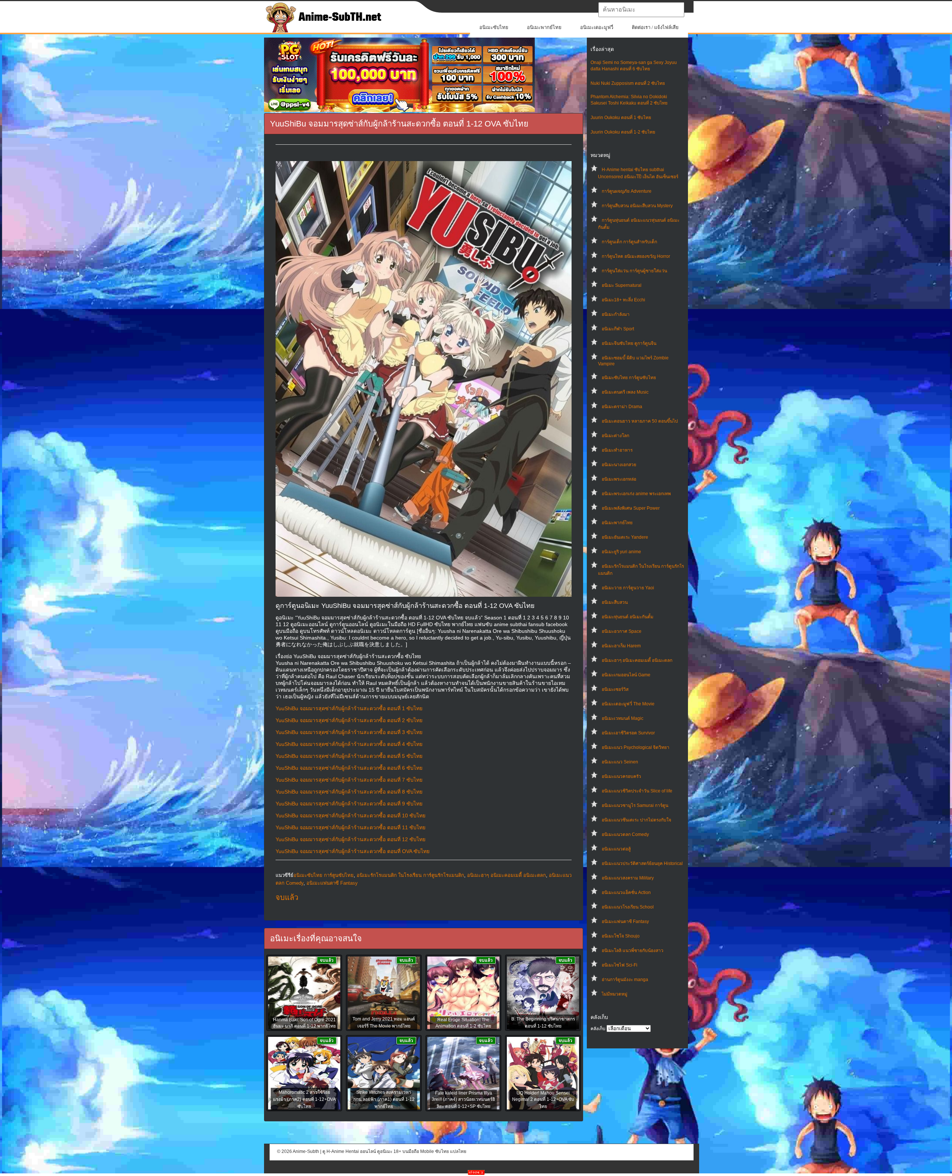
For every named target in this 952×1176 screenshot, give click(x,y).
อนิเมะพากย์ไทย (544, 27)
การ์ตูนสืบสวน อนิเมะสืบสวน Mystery (637, 205)
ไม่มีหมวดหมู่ (614, 994)
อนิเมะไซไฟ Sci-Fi (619, 965)
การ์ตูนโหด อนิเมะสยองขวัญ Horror (636, 256)
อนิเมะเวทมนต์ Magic (622, 718)
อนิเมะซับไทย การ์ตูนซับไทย (629, 377)
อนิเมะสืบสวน (615, 602)
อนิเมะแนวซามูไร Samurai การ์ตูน (635, 805)
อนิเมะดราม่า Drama (622, 406)
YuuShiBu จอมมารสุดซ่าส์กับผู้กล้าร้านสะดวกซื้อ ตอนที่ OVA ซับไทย (353, 851)
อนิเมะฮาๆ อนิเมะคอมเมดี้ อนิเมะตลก (637, 660)
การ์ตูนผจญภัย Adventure (627, 191)
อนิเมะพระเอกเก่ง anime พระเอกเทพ (636, 493)
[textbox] (641, 9)
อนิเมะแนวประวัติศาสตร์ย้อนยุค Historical (642, 863)
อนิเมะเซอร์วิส (615, 689)
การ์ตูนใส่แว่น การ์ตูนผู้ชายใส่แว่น (634, 270)
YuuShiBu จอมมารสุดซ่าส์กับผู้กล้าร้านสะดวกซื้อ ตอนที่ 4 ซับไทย (349, 744)
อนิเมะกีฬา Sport (618, 328)
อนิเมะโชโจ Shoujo (621, 936)
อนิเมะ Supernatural (621, 285)
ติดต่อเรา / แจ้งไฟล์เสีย (655, 27)
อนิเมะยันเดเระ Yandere (625, 537)
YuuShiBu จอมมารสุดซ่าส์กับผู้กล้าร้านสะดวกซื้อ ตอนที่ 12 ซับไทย (350, 839)
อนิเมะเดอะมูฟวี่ (596, 27)
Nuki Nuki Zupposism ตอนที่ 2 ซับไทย (628, 83)
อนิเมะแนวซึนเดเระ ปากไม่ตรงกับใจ (636, 820)
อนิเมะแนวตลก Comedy (625, 834)
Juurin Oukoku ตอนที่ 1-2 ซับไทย (623, 132)
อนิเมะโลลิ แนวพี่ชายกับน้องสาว (632, 950)
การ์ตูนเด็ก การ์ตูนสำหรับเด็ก (629, 241)
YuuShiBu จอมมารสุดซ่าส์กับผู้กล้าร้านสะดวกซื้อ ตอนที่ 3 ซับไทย (349, 732)
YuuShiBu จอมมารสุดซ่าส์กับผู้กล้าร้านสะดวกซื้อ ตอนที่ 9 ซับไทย (349, 804)
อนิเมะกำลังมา (616, 314)
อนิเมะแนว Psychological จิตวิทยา (635, 747)
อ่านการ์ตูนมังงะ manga (625, 979)
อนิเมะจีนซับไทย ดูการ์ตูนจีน (629, 343)
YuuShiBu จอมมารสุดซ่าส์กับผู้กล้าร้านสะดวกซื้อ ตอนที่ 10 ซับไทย (350, 815)
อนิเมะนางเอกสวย (619, 464)
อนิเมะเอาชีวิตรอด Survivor (628, 733)
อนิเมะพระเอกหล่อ (619, 479)
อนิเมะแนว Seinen (620, 762)
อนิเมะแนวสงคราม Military (628, 878)
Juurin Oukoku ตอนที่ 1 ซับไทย (621, 117)
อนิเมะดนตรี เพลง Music (625, 392)
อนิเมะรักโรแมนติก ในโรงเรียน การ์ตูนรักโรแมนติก (410, 875)
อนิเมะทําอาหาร (617, 450)
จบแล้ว (287, 897)
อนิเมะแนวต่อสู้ (616, 849)
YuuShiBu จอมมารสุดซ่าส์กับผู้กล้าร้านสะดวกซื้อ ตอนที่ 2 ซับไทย (349, 720)
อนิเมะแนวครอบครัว (621, 776)
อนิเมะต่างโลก (615, 435)
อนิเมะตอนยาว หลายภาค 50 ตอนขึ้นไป (640, 421)
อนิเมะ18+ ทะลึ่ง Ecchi (623, 299)
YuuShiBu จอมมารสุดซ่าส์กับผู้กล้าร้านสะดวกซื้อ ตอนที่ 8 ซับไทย (349, 792)
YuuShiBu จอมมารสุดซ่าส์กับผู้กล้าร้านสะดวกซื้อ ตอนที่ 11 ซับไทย (350, 827)
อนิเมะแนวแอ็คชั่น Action (626, 892)
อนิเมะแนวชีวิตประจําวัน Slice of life (637, 791)
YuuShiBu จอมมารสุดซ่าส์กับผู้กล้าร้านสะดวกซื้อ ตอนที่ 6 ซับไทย (349, 768)
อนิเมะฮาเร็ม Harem (621, 645)
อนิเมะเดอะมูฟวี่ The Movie (628, 703)
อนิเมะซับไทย (493, 27)
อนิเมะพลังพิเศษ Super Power (631, 508)
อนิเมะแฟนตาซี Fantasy (625, 921)
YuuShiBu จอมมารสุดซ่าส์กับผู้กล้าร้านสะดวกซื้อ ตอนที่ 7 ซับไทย (349, 780)
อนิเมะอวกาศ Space (621, 631)
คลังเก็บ (598, 1028)
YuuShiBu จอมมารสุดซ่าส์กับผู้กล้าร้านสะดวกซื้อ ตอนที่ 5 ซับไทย (349, 756)
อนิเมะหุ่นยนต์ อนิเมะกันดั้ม (627, 616)
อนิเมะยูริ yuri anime (621, 551)
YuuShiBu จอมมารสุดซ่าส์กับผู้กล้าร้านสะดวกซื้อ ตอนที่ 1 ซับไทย (349, 708)
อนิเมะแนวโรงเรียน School (628, 907)
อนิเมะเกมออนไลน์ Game (626, 674)
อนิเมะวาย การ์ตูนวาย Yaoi (628, 587)
